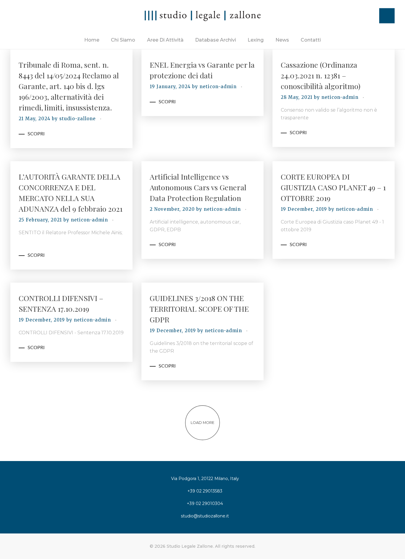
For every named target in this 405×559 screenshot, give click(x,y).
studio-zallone (78, 118)
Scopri (36, 134)
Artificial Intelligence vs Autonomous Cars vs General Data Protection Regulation (198, 187)
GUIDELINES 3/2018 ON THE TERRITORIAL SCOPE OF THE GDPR (199, 308)
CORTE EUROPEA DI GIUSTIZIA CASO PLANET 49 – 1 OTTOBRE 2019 (333, 187)
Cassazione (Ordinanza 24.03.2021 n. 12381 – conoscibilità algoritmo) (321, 75)
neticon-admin (219, 86)
